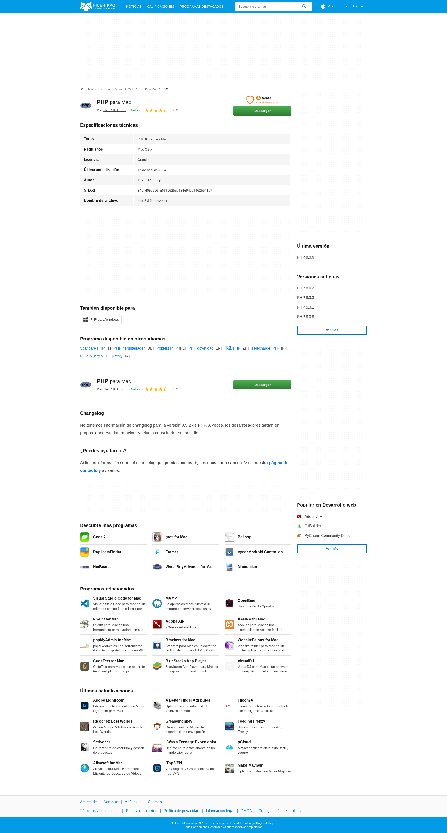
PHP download (200, 348)
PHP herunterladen (130, 348)
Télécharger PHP (265, 348)
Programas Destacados (202, 6)
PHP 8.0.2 (305, 288)
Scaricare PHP (92, 348)
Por (111, 110)
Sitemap (155, 802)
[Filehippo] (97, 6)
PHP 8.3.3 (305, 298)
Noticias (134, 6)
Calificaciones (160, 6)
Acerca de (88, 802)
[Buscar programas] (304, 6)
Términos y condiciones (99, 811)
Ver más (332, 330)
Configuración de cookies (279, 811)
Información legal (220, 811)
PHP (114, 102)
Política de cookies (141, 811)
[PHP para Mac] (85, 105)
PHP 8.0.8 (305, 317)
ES (355, 6)
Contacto (110, 802)
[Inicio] (82, 89)
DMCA (246, 811)
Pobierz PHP (167, 348)
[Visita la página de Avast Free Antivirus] (262, 100)
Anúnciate (133, 802)
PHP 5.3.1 (305, 307)
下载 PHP (232, 348)
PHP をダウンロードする (101, 356)
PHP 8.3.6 (305, 257)
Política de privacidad (181, 811)
